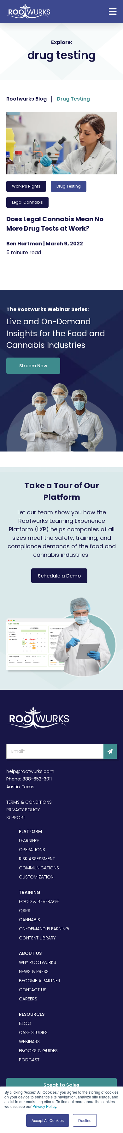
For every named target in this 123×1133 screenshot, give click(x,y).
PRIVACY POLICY (23, 810)
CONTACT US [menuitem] (32, 990)
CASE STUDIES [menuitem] (33, 1032)
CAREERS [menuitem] (28, 999)
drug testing (68, 186)
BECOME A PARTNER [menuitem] (39, 980)
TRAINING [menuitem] (29, 892)
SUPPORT (15, 817)
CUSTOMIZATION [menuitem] (36, 877)
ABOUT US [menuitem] (30, 953)
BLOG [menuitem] (25, 1023)
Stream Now (33, 366)
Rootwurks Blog (26, 98)
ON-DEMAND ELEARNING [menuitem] (44, 929)
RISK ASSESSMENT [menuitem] (37, 859)
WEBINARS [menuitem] (29, 1041)
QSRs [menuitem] (24, 910)
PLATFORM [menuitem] (30, 831)
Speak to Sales (61, 1085)
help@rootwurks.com (30, 771)
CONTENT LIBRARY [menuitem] (37, 938)
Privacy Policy (44, 1106)
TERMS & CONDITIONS (29, 802)
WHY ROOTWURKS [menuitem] (37, 962)
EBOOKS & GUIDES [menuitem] (38, 1051)
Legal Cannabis (27, 202)
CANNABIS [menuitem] (29, 920)
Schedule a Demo (59, 575)
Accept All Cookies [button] (48, 1120)
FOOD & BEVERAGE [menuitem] (39, 901)
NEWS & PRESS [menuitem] (34, 971)
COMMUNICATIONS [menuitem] (39, 868)
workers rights (26, 186)
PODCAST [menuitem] (29, 1060)
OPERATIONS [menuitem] (32, 849)
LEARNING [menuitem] (29, 840)
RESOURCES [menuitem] (31, 1014)
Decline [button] (84, 1120)
